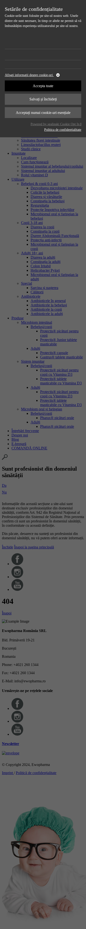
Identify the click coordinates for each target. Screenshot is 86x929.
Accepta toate (43, 86)
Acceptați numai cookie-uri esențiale (43, 113)
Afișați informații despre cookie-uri (29, 75)
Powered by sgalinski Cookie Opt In (56, 124)
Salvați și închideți (43, 99)
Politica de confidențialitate (62, 130)
